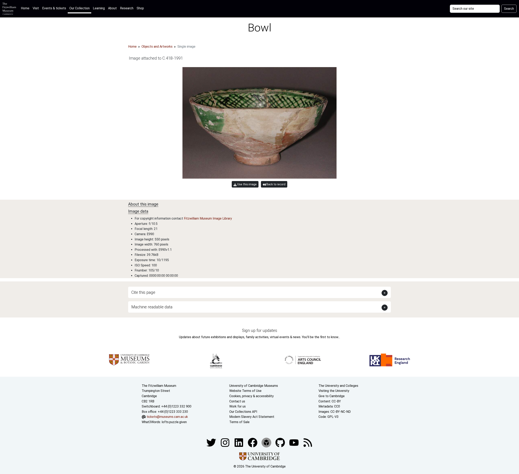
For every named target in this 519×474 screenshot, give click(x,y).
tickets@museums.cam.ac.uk (167, 417)
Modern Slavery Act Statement (251, 417)
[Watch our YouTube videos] (294, 442)
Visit (36, 8)
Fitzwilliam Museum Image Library (208, 218)
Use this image (247, 184)
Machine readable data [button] (152, 307)
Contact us (237, 401)
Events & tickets (54, 8)
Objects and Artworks (157, 46)
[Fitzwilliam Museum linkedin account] (253, 442)
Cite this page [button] (143, 292)
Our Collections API (243, 412)
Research (126, 8)
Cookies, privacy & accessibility (251, 396)
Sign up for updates (259, 330)
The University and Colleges (338, 386)
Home (26, 8)
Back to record (275, 184)
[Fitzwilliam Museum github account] (280, 442)
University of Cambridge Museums (253, 386)
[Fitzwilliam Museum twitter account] (212, 442)
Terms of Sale (239, 422)
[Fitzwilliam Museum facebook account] (239, 442)
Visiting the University (333, 391)
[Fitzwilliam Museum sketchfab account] (267, 442)
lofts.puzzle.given (174, 422)
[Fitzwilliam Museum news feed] (307, 442)
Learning (99, 8)
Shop (140, 8)
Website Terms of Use (245, 391)
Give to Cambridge (331, 396)
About (112, 8)
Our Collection (79, 8)
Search (509, 9)
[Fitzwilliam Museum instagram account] (225, 442)
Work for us (237, 406)
